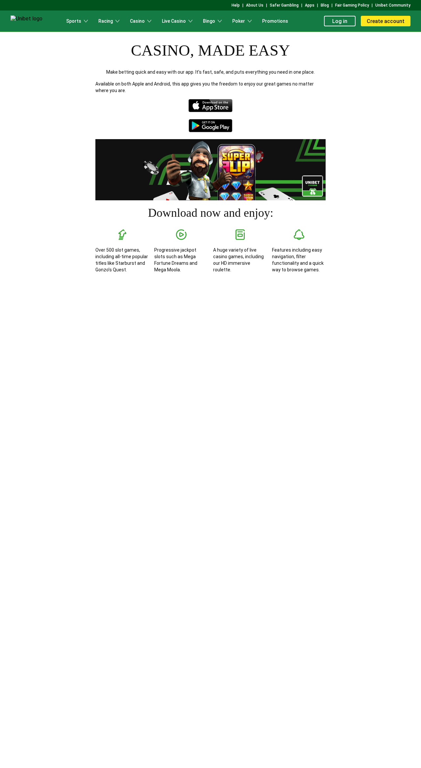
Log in (339, 21)
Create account (386, 21)
